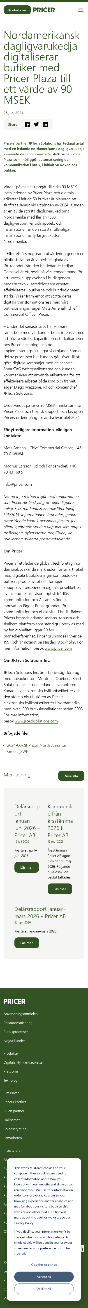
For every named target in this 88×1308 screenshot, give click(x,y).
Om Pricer (11, 1092)
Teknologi (11, 1080)
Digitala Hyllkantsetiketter (24, 1062)
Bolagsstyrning (15, 1128)
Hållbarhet (12, 1119)
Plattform (11, 1071)
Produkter (11, 1053)
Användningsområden (21, 1013)
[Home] (44, 9)
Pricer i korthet (15, 1101)
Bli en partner (14, 1110)
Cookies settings (44, 1264)
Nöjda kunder (14, 1040)
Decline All (44, 1288)
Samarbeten (13, 1137)
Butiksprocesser (16, 1031)
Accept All (44, 1277)
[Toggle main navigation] (80, 9)
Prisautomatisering (18, 1022)
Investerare (12, 1150)
